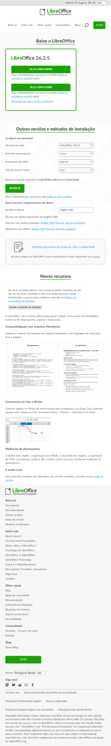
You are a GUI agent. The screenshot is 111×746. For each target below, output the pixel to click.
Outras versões (14, 515)
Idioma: (70, 3)
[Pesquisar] (86, 25)
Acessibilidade (13, 619)
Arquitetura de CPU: (16, 162)
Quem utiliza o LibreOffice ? (21, 546)
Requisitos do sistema (17, 609)
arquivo (96, 257)
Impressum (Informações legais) (23, 701)
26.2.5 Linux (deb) (41, 87)
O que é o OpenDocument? (20, 564)
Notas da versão (14, 520)
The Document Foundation (20, 541)
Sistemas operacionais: (18, 154)
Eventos (9, 635)
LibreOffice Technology (18, 560)
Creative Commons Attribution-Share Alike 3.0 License (62, 719)
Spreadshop (40, 569)
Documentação (13, 600)
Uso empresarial (14, 510)
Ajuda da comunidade (17, 595)
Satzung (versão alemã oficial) (74, 710)
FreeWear (26, 569)
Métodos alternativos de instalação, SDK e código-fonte (63, 247)
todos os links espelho (59, 197)
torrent (39, 75)
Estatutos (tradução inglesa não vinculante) (29, 710)
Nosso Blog (11, 647)
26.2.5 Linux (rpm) (41, 69)
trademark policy (67, 738)
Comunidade (63, 25)
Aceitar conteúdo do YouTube (25, 307)
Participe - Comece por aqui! (21, 631)
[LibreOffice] (55, 12)
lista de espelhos (74, 223)
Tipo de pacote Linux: (17, 170)
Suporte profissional (16, 614)
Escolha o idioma (14, 210)
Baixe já (12, 25)
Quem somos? (13, 536)
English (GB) (47, 223)
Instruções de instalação (19, 605)
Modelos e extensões (17, 524)
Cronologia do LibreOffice (19, 550)
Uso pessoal (12, 505)
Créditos (10, 579)
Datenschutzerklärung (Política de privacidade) (50, 693)
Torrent (60, 223)
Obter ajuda (44, 25)
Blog (77, 25)
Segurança (11, 574)
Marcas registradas (56, 701)
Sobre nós (27, 25)
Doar (99, 25)
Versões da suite (14, 145)
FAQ (7, 591)
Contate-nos (12, 693)
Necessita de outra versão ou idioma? (32, 101)
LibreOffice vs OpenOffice (20, 555)
